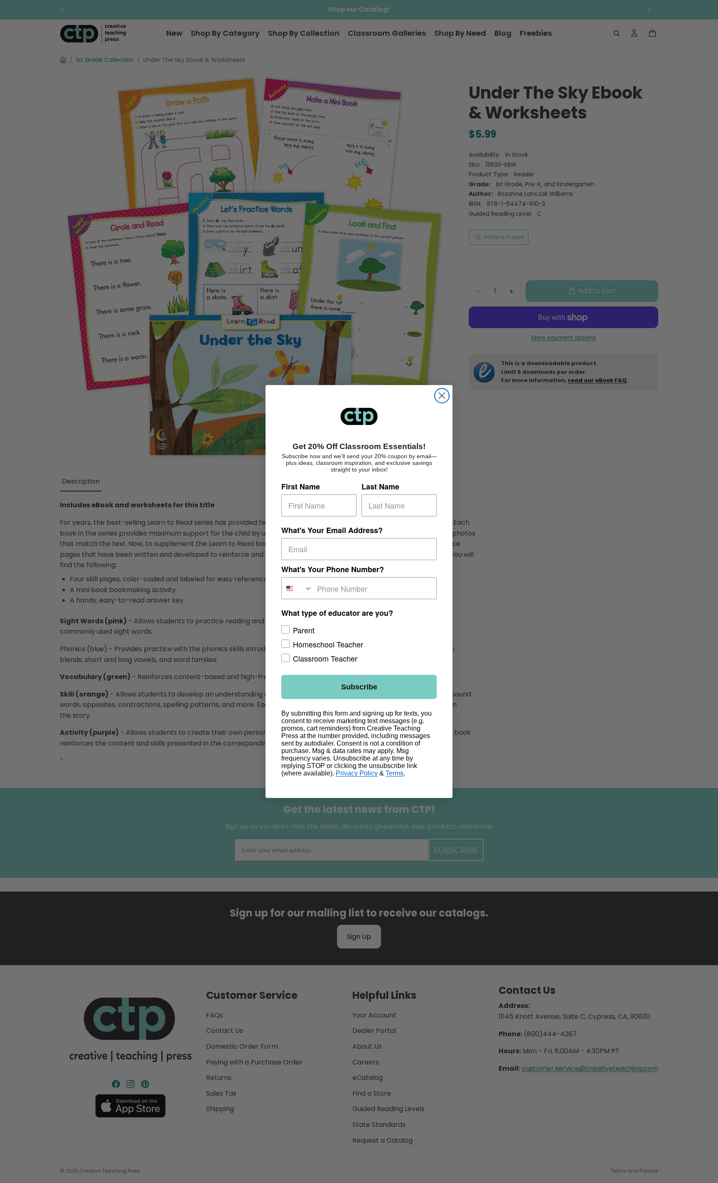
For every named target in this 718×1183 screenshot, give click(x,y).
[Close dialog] (442, 395)
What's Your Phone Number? (332, 569)
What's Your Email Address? (332, 529)
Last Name (380, 486)
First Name (300, 486)
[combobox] (297, 588)
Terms (394, 773)
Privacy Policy (357, 773)
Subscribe (359, 687)
